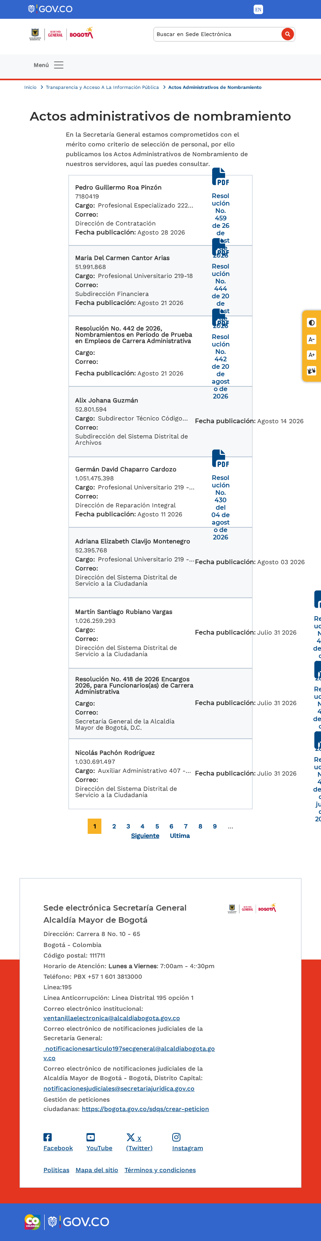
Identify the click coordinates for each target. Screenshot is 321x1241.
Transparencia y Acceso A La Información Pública (103, 87)
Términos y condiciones (160, 1170)
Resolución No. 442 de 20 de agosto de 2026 (221, 366)
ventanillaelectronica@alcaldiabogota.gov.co (111, 1018)
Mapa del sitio (97, 1170)
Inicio (31, 87)
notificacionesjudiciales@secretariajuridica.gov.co (119, 1088)
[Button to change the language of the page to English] (258, 9)
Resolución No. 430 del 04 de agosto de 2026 (220, 507)
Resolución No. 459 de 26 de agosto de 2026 (221, 225)
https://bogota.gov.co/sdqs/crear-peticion (145, 1109)
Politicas (56, 1170)
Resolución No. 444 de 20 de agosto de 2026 (221, 296)
